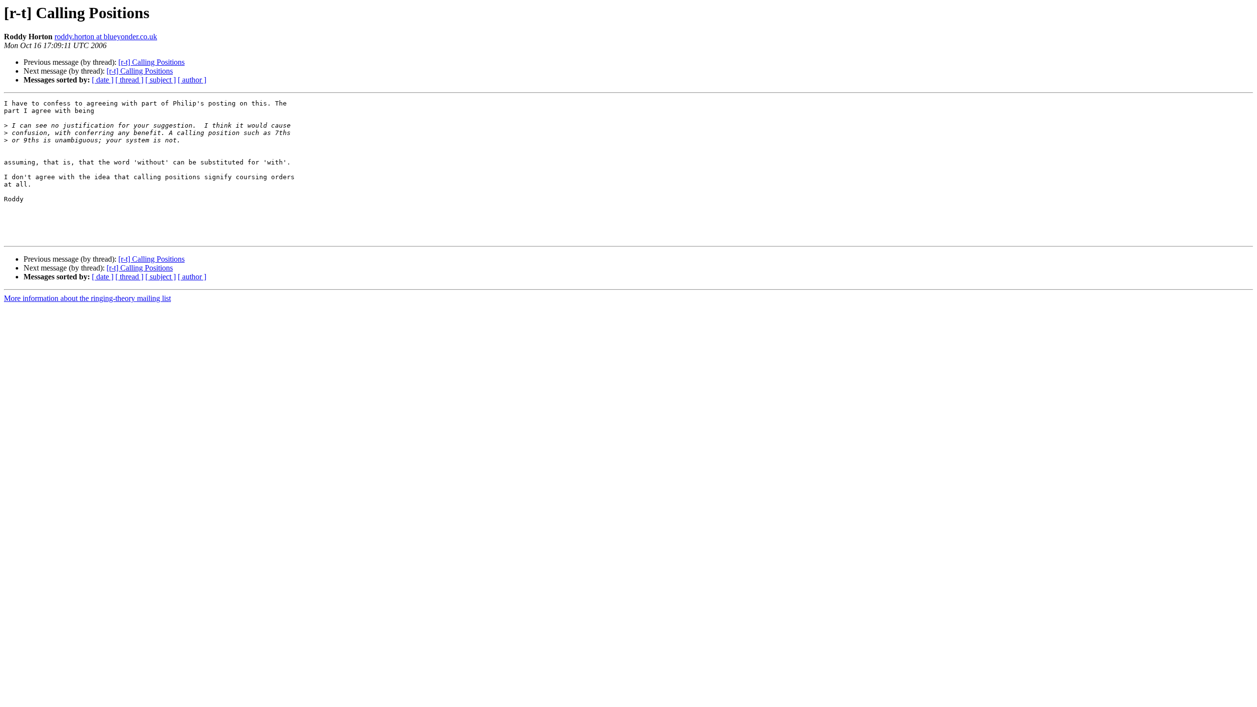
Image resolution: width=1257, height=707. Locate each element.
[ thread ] (129, 80)
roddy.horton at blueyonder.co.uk (106, 36)
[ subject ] (160, 80)
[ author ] (192, 80)
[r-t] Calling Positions (151, 62)
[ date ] (102, 80)
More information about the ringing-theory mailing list (87, 298)
